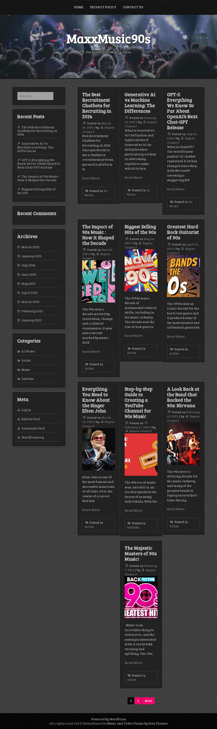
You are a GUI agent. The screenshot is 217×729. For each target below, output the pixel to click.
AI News (28, 351)
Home (78, 7)
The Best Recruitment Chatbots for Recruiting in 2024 (96, 105)
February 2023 (32, 311)
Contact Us (133, 7)
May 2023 (28, 283)
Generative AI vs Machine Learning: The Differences (140, 102)
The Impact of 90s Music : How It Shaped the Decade (98, 234)
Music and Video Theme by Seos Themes (137, 723)
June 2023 (28, 274)
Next (148, 701)
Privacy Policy (103, 7)
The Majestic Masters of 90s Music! (141, 553)
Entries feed (30, 419)
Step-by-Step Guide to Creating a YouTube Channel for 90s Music (139, 402)
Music (26, 369)
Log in (26, 410)
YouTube (133, 527)
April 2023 (29, 293)
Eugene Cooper (139, 431)
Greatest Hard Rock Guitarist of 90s (183, 232)
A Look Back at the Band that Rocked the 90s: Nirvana (183, 397)
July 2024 (28, 265)
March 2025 (30, 247)
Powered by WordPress (108, 719)
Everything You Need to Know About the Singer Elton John (96, 400)
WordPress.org (32, 437)
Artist (89, 368)
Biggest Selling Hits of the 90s (140, 229)
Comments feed (33, 428)
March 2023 (30, 302)
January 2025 (31, 256)
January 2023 (31, 320)
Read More (91, 178)
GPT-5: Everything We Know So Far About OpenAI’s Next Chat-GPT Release (182, 110)
